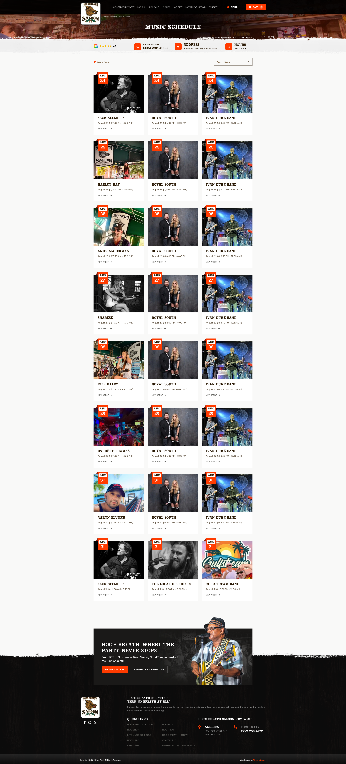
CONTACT (213, 7)
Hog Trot (168, 729)
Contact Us (169, 740)
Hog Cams (154, 7)
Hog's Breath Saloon (113, 17)
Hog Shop (133, 729)
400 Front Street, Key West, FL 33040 (201, 48)
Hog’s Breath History (195, 7)
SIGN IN (234, 7)
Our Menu (133, 745)
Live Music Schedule (139, 734)
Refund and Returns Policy (178, 745)
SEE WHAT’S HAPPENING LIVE (149, 669)
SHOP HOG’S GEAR (114, 669)
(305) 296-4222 (155, 48)
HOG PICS (166, 7)
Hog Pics (167, 724)
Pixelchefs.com (259, 760)
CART (257, 7)
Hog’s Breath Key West (123, 7)
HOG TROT (177, 7)
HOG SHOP (142, 7)
